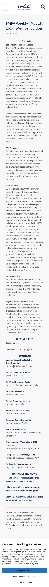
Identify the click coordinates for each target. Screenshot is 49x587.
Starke (23, 327)
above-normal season (25, 57)
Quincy (9, 327)
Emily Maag (27, 522)
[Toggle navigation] (5, 7)
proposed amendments (16, 211)
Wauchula (23, 330)
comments (13, 164)
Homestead (11, 333)
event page (34, 267)
